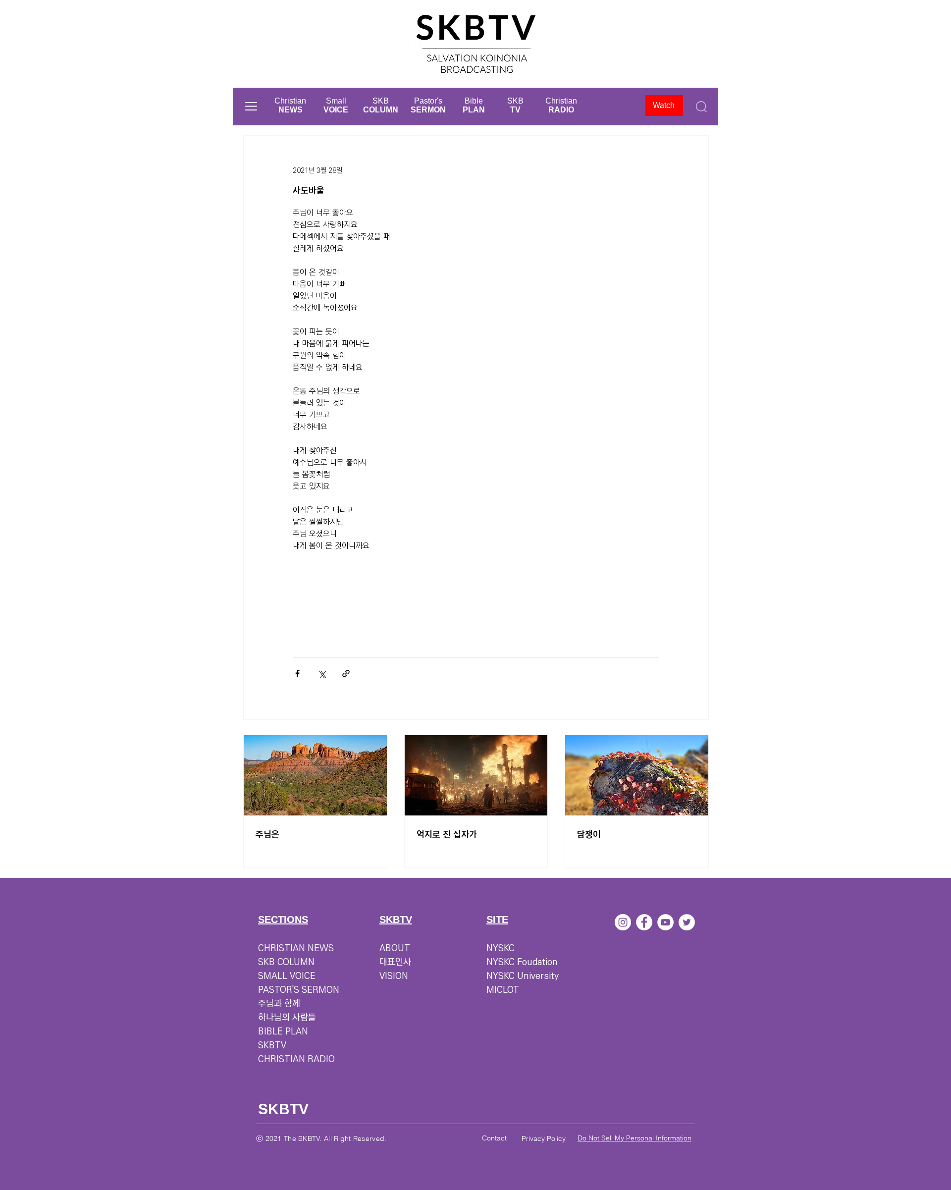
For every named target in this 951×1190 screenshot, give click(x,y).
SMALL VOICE (287, 976)
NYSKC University (522, 976)
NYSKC (500, 948)
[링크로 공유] (346, 673)
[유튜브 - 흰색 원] (665, 922)
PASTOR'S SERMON (298, 990)
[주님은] (315, 775)
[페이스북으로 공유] (297, 673)
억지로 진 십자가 (447, 835)
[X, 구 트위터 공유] (321, 673)
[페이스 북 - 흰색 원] (644, 922)
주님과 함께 (279, 1004)
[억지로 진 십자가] (476, 775)
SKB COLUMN (286, 962)
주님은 (267, 835)
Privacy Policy (544, 1138)
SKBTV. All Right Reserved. (342, 1138)
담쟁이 (589, 835)
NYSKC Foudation (522, 962)
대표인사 (395, 962)
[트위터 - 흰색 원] (687, 922)
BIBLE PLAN (283, 1031)
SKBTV (272, 1045)
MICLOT (502, 990)
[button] (251, 106)
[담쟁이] (636, 775)
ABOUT (394, 948)
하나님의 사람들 (287, 1018)
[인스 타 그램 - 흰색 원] (623, 922)
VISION (393, 976)
